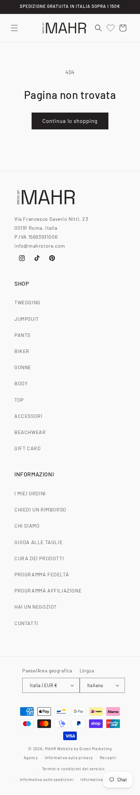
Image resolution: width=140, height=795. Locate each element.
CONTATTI (26, 623)
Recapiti (108, 757)
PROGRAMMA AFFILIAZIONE (47, 590)
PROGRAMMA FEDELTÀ (41, 574)
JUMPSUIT (26, 319)
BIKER (21, 351)
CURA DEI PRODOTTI (39, 558)
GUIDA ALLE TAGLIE (38, 542)
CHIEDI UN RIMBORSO (40, 509)
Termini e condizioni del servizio (73, 768)
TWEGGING (27, 302)
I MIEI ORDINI (30, 493)
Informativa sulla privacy (69, 757)
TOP (19, 400)
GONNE (22, 367)
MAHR (50, 748)
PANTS (22, 335)
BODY (21, 383)
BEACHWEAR (30, 432)
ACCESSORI (28, 416)
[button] (14, 28)
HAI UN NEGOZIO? (35, 607)
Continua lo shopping (70, 121)
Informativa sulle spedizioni (47, 779)
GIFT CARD (27, 448)
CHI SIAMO (26, 526)
